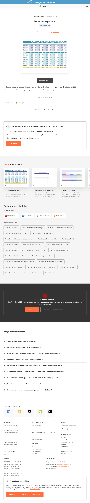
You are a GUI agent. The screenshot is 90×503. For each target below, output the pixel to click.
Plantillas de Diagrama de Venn (42, 256)
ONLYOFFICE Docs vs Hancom (11, 475)
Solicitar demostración (66, 451)
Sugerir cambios (55, 32)
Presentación (60, 216)
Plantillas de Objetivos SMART (32, 245)
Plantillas (7, 422)
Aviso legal (63, 453)
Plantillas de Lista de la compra (42, 233)
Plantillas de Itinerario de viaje (60, 250)
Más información (35, 489)
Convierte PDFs (8, 447)
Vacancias (34, 453)
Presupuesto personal (13, 190)
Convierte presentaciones (10, 444)
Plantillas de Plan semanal (13, 267)
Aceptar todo (36, 494)
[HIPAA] (62, 429)
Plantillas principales (38, 16)
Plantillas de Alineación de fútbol (58, 245)
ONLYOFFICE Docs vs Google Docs (12, 464)
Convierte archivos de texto (11, 440)
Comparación (8, 459)
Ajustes (24, 494)
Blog (5, 454)
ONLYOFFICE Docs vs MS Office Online (13, 462)
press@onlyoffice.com (63, 466)
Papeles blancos (65, 446)
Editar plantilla (45, 80)
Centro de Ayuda (65, 440)
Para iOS (50, 415)
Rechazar (12, 494)
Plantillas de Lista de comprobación (60, 228)
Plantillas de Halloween (68, 267)
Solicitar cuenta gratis (37, 439)
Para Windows (8, 415)
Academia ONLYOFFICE (67, 442)
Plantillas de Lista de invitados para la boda (19, 262)
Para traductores (36, 449)
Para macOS (29, 415)
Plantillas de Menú (68, 239)
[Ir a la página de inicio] (45, 6)
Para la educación (38, 422)
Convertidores (8, 437)
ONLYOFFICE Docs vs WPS (10, 471)
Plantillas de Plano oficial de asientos (50, 262)
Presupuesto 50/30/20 (69, 190)
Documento (28, 216)
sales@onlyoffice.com (63, 462)
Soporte (63, 449)
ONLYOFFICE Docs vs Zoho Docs (12, 466)
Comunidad (64, 437)
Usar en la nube (32, 310)
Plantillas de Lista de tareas (36, 250)
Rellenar (14, 143)
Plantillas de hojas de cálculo (11, 430)
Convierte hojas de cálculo (10, 442)
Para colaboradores (37, 447)
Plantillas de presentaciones (11, 432)
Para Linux (19, 415)
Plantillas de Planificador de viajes (16, 256)
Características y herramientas (40, 437)
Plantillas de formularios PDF (11, 425)
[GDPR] (66, 429)
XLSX (19, 103)
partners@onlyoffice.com (64, 464)
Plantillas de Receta (11, 245)
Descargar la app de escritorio (53, 310)
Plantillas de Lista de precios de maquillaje (19, 239)
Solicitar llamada (51, 468)
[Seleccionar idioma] (86, 6)
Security (63, 422)
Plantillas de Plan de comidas (47, 239)
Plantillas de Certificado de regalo (16, 233)
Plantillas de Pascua (51, 273)
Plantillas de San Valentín (32, 273)
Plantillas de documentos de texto (12, 428)
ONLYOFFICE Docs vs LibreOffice (12, 468)
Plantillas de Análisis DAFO (14, 250)
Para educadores (36, 428)
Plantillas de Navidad (12, 273)
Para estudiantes (36, 425)
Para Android (40, 415)
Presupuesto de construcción (43, 190)
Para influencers (36, 451)
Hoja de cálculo (44, 216)
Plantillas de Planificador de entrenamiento (41, 267)
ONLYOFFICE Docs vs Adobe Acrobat (13, 473)
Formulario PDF (12, 216)
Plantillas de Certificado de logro (33, 228)
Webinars (63, 444)
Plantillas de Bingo (11, 228)
